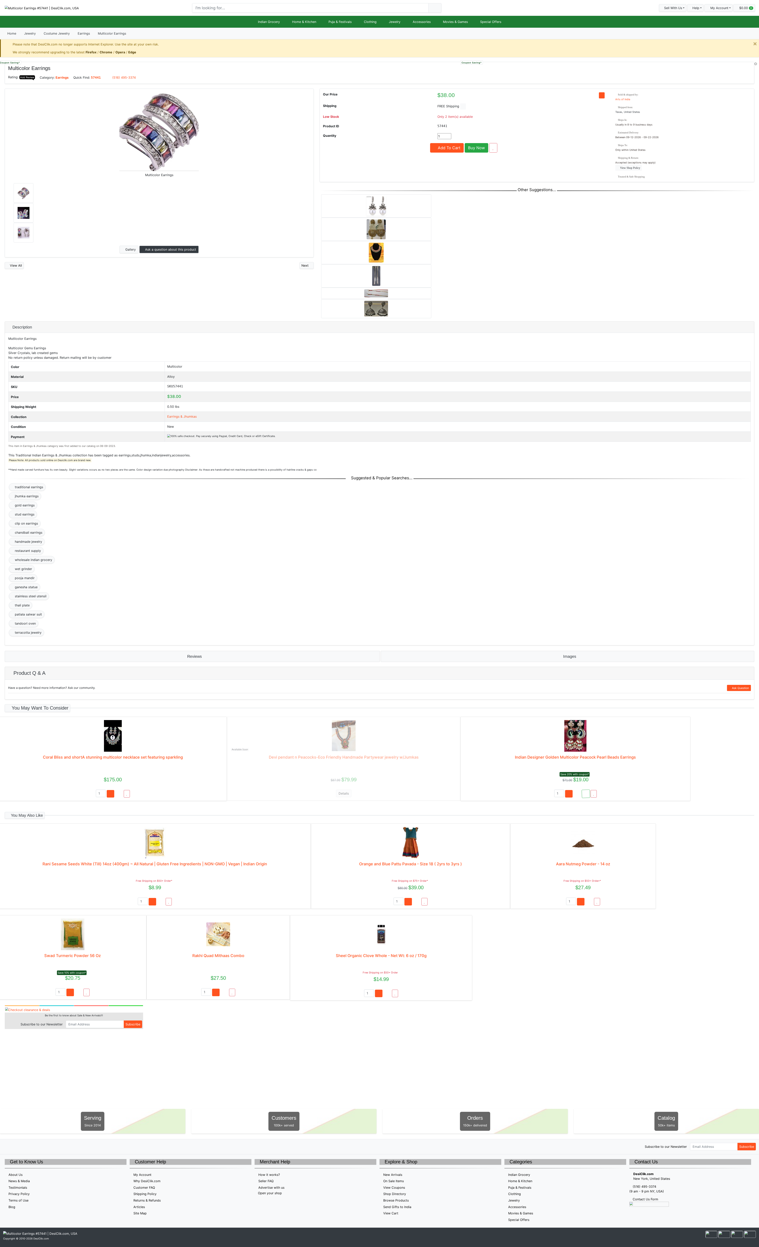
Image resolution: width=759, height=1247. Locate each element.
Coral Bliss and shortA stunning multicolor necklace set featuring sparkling (113, 757)
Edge (132, 52)
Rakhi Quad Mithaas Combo (218, 955)
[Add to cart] (110, 794)
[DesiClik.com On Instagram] (32, 1146)
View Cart (390, 1213)
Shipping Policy (145, 1194)
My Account (142, 1175)
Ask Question (740, 688)
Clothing (370, 22)
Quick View (741, 67)
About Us (15, 1175)
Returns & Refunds (147, 1200)
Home (11, 33)
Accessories (422, 22)
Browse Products (396, 1200)
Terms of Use (18, 1200)
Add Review (27, 77)
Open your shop (269, 1193)
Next (305, 265)
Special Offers (490, 22)
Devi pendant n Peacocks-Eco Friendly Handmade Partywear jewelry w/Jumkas (344, 757)
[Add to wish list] (493, 148)
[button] (718, 8)
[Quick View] (119, 793)
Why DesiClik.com (146, 1181)
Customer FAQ (144, 1187)
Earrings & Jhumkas (182, 416)
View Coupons (394, 1187)
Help (695, 8)
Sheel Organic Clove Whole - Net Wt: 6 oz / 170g (381, 955)
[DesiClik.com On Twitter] (7, 1146)
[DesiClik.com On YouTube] (41, 1146)
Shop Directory (394, 1194)
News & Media (19, 1181)
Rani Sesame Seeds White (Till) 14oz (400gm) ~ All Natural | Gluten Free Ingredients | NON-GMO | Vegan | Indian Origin (154, 864)
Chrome (106, 52)
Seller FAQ (266, 1181)
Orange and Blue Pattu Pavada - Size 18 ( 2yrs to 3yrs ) (410, 864)
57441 (96, 77)
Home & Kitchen (304, 22)
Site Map (140, 1213)
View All (15, 265)
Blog (11, 1207)
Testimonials (17, 1187)
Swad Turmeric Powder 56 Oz (72, 955)
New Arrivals (392, 1175)
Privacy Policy (19, 1194)
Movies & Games (455, 22)
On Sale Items (393, 1181)
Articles (139, 1207)
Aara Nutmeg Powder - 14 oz (583, 864)
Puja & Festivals (340, 22)
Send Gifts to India (397, 1207)
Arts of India (622, 99)
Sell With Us (672, 8)
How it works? (269, 1175)
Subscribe (133, 1024)
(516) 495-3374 (124, 77)
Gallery (130, 249)
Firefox (91, 52)
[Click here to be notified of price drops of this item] (602, 95)
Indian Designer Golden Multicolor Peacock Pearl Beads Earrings (575, 757)
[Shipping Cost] (463, 106)
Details (344, 793)
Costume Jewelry (57, 33)
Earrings (84, 33)
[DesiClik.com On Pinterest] (24, 1146)
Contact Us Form (645, 1199)
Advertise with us (271, 1187)
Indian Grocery (269, 22)
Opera (120, 52)
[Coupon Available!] (586, 794)
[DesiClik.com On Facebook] (16, 1146)
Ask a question (170, 249)
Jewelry (394, 22)
